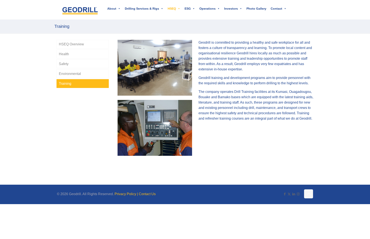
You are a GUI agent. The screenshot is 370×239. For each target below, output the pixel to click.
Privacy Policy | (127, 194)
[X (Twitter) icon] (289, 194)
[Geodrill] (80, 9)
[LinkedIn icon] (293, 194)
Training (65, 83)
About (111, 8)
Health (64, 54)
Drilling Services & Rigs (142, 8)
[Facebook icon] (284, 194)
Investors (231, 8)
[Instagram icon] (298, 194)
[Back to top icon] (308, 193)
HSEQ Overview (71, 44)
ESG (188, 8)
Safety (64, 64)
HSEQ (172, 8)
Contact (276, 8)
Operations (207, 8)
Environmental (70, 74)
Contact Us (147, 194)
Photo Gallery (256, 8)
